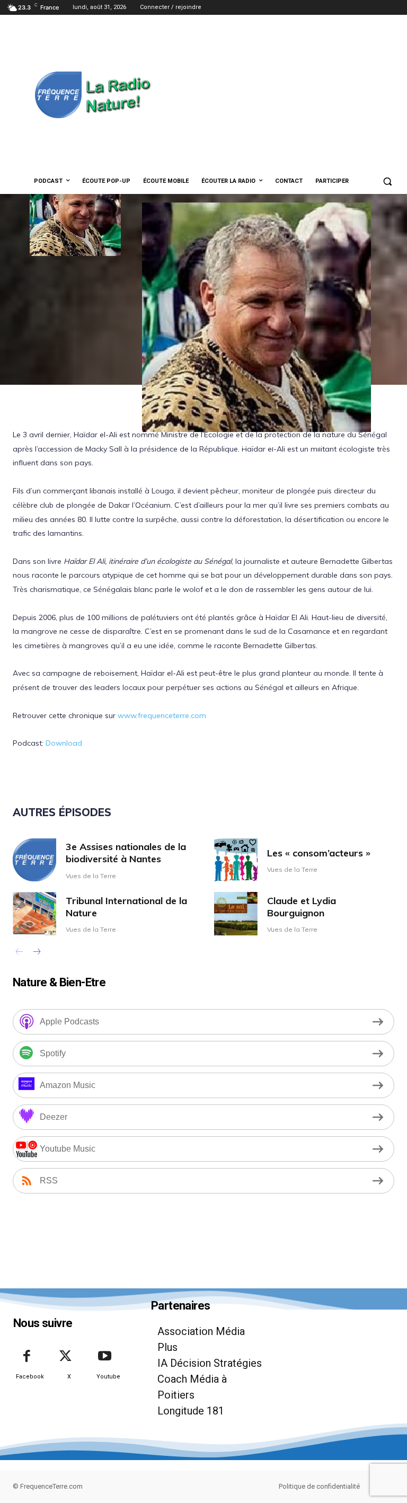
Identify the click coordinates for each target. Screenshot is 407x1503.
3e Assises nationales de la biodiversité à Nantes (126, 853)
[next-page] (36, 953)
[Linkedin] (268, 444)
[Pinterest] (220, 444)
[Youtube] (105, 1356)
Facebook (30, 1376)
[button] (387, 181)
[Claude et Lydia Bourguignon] (236, 913)
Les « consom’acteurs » (318, 853)
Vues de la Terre (91, 876)
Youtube (108, 1376)
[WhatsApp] (244, 444)
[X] (195, 444)
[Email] (293, 444)
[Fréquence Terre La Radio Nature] (79, 95)
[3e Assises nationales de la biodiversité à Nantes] (34, 860)
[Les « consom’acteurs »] (236, 860)
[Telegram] (317, 444)
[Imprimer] (341, 444)
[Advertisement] (279, 94)
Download (64, 743)
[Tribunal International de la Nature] (34, 913)
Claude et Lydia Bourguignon (301, 907)
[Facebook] (171, 444)
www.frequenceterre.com (161, 715)
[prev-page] (19, 953)
